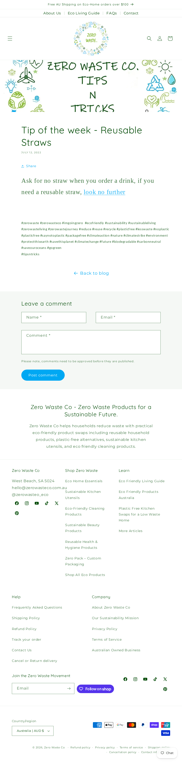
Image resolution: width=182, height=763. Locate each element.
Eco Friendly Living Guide (142, 481)
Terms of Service (107, 639)
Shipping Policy (26, 618)
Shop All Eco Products (85, 575)
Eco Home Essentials (83, 481)
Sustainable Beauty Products (82, 528)
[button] (10, 38)
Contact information (155, 752)
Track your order (26, 639)
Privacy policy (105, 747)
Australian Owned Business (116, 650)
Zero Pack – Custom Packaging (83, 561)
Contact (131, 13)
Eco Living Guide (84, 13)
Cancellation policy (122, 752)
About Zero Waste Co (111, 607)
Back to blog (94, 273)
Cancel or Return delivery (34, 661)
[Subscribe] (69, 688)
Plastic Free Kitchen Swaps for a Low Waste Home (139, 514)
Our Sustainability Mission (115, 618)
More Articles (131, 531)
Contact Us (22, 650)
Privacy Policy (104, 629)
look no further (104, 192)
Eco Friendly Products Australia (139, 495)
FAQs (111, 13)
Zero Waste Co (54, 747)
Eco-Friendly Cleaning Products (85, 511)
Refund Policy (24, 629)
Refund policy (80, 747)
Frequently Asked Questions (37, 607)
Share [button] (31, 166)
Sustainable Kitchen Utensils (83, 495)
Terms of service (131, 747)
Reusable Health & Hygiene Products (81, 545)
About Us (52, 13)
